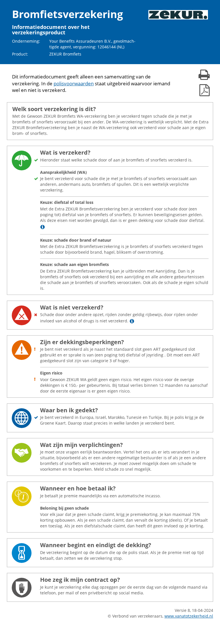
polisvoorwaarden (74, 83)
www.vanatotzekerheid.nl (188, 616)
